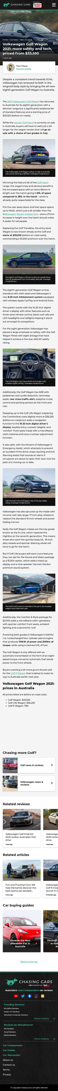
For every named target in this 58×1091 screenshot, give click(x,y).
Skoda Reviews (10, 1035)
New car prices (26, 40)
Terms (6, 1069)
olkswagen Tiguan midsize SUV (21, 214)
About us (8, 1060)
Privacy (7, 1074)
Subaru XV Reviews (12, 1012)
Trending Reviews (14, 1004)
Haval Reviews (10, 1032)
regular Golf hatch (24, 122)
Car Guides (9, 1050)
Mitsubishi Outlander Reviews (16, 1015)
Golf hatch (43, 182)
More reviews (41, 1018)
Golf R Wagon (18, 673)
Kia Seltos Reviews (11, 1008)
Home (5, 40)
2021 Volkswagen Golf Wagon (23, 101)
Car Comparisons (12, 1045)
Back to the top (29, 961)
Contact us (9, 1065)
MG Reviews (9, 1029)
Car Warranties (11, 1055)
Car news (14, 40)
